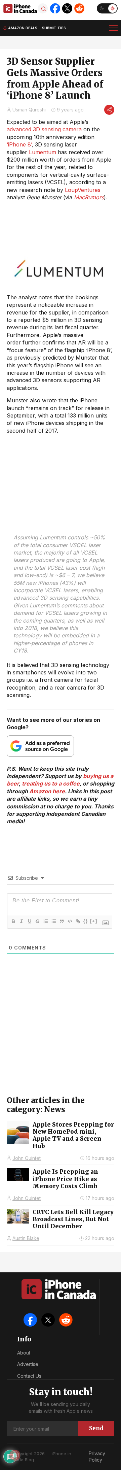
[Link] (78, 921)
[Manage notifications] (14, 1455)
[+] (93, 921)
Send (96, 1428)
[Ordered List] (45, 921)
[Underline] (29, 921)
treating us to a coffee (51, 783)
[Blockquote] (61, 921)
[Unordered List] (53, 921)
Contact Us (29, 1376)
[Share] (109, 110)
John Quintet (26, 1158)
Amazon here (47, 791)
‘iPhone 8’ (19, 144)
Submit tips (54, 28)
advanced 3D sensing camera (44, 129)
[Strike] (37, 921)
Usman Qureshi (29, 109)
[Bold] (13, 921)
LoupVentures (82, 190)
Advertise (27, 1364)
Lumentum (42, 152)
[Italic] (21, 921)
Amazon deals (22, 28)
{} (85, 921)
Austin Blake (25, 1238)
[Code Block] (70, 921)
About (23, 1353)
